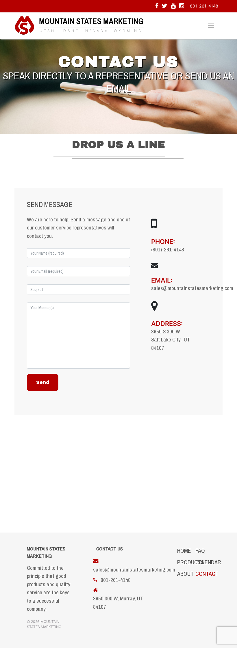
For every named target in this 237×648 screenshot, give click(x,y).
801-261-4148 (204, 5)
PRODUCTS (190, 562)
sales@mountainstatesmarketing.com (192, 288)
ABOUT (185, 574)
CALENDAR (208, 562)
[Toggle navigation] (211, 25)
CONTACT (207, 574)
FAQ (200, 550)
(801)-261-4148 (167, 249)
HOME (184, 550)
